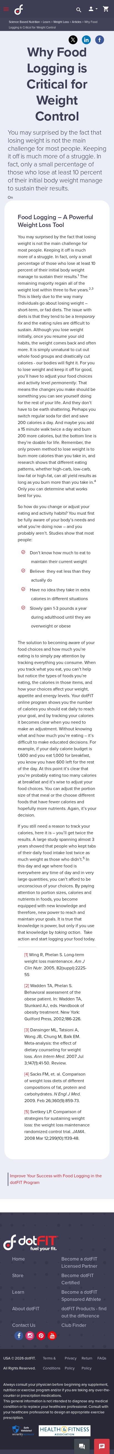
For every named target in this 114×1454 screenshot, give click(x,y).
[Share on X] (73, 39)
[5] (26, 1112)
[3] (26, 1030)
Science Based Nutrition (24, 22)
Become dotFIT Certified (77, 1279)
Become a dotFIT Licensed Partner (79, 1262)
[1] (26, 955)
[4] (26, 1074)
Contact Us (23, 1325)
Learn (46, 22)
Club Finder (73, 1325)
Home (18, 1259)
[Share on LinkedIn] (86, 39)
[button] (93, 8)
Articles (76, 22)
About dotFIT (26, 1309)
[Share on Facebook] (99, 39)
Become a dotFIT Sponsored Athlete (81, 1295)
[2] (26, 985)
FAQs (101, 1358)
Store (18, 1275)
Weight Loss (61, 22)
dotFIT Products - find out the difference (84, 1312)
